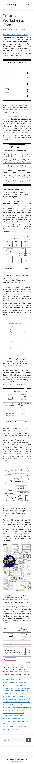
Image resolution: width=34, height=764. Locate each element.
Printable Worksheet (12, 680)
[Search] (28, 740)
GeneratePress (17, 761)
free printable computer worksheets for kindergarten (16, 690)
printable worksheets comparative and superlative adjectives (14, 713)
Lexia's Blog (9, 4)
